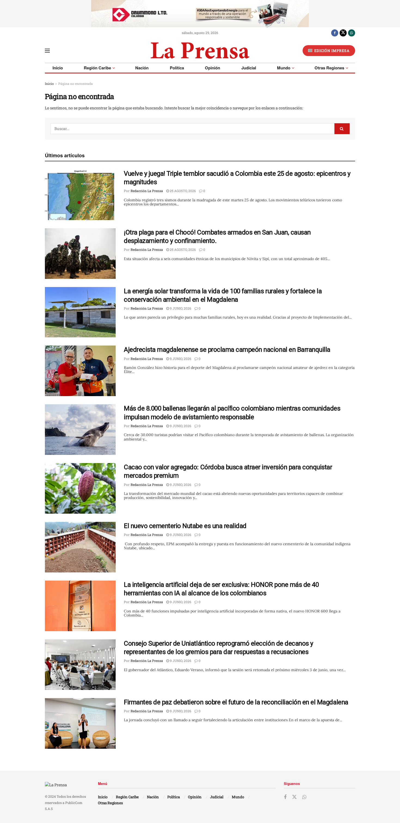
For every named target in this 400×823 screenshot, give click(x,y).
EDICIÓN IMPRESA (331, 50)
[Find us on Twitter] (343, 32)
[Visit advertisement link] (200, 13)
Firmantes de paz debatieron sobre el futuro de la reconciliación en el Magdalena (236, 702)
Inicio (58, 68)
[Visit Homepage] (200, 50)
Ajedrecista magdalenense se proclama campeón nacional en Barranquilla (227, 349)
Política (177, 68)
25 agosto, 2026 (182, 191)
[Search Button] (342, 128)
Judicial (248, 68)
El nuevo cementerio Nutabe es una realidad (185, 526)
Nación (142, 68)
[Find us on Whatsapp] (351, 32)
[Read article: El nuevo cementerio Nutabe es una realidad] (80, 547)
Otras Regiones (329, 68)
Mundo (283, 68)
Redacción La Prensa (147, 191)
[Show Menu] (47, 51)
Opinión (212, 68)
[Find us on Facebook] (334, 32)
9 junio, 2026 (180, 308)
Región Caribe (97, 68)
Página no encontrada (75, 83)
